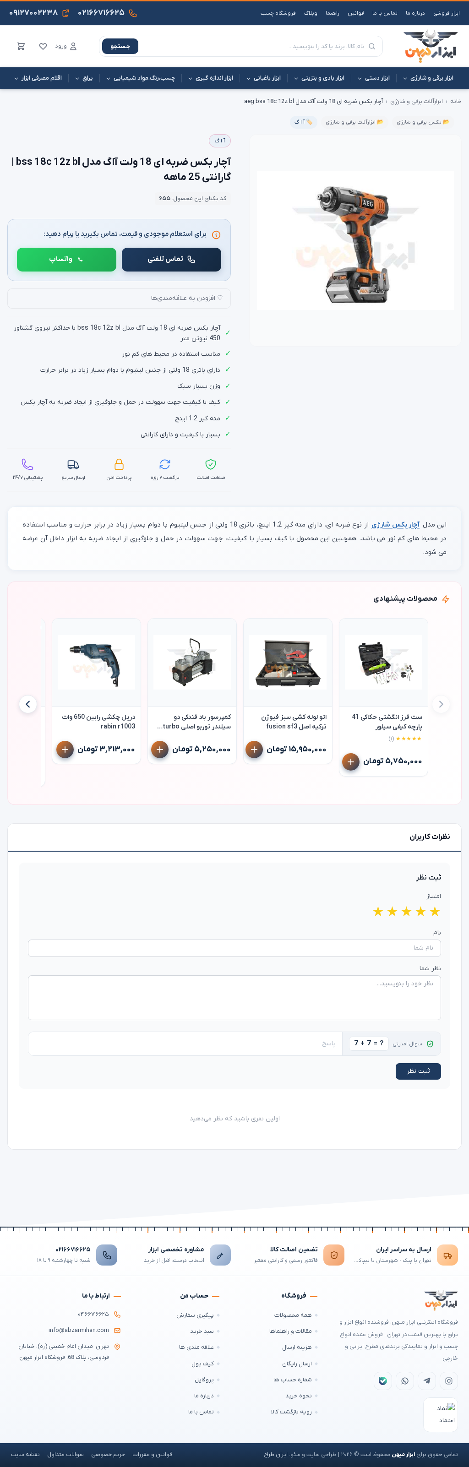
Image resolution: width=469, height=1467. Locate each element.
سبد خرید (202, 1331)
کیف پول (202, 1364)
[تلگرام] (427, 1381)
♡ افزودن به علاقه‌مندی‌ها (187, 298)
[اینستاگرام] (449, 1381)
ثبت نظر (418, 1071)
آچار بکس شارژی (395, 524)
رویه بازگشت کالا (291, 1412)
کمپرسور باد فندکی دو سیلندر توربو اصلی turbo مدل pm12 (197, 722)
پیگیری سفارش (195, 1315)
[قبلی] (441, 704)
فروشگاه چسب (278, 13)
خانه (456, 101)
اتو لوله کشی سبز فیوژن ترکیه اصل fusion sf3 (294, 722)
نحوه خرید (298, 1396)
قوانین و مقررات (152, 1454)
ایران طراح (276, 1454)
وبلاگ (310, 13)
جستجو (120, 46)
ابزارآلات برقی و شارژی (416, 101)
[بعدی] (28, 704)
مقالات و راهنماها (290, 1331)
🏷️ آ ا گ (303, 122)
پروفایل (204, 1380)
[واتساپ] (405, 1381)
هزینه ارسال (297, 1347)
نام (437, 933)
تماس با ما (385, 13)
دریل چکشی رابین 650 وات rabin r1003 (98, 722)
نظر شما (430, 968)
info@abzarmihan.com (79, 1330)
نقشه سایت (25, 1454)
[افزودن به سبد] (351, 762)
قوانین (356, 13)
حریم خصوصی (108, 1454)
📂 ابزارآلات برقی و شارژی (355, 122)
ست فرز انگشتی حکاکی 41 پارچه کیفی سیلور (387, 722)
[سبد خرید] (21, 46)
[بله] (383, 1381)
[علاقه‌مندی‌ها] (43, 46)
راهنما (332, 13)
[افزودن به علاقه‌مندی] (350, 629)
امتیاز (433, 896)
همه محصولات (293, 1315)
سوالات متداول (65, 1454)
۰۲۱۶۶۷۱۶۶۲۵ (73, 1250)
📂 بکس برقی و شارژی (423, 122)
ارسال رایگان (297, 1364)
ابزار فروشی (446, 13)
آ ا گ (220, 141)
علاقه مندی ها (196, 1347)
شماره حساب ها (292, 1380)
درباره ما (415, 13)
